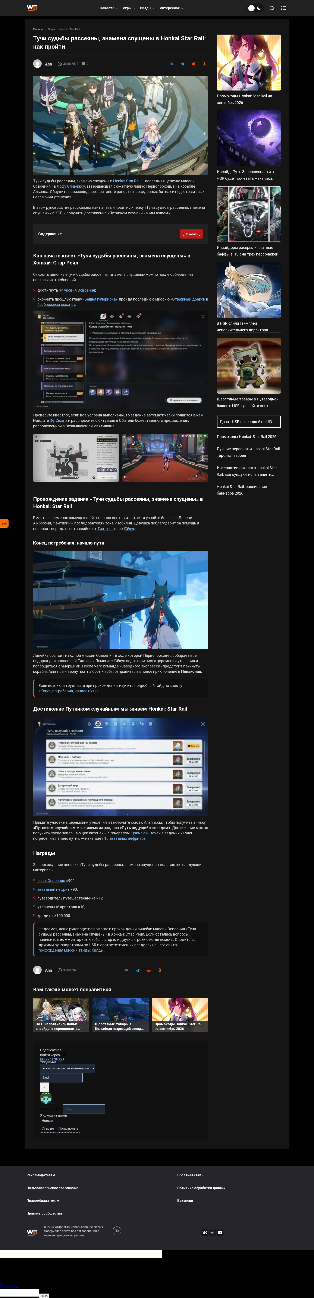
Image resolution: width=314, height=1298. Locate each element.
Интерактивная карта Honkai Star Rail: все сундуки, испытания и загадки (247, 474)
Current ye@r (51, 1109)
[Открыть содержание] (283, 8)
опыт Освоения (51, 880)
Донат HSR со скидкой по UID (246, 421)
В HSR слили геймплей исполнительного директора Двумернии (242, 330)
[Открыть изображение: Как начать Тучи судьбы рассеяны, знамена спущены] (120, 360)
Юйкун (129, 528)
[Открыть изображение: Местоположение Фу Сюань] (76, 458)
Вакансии (185, 1201)
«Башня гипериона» (100, 299)
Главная (38, 29)
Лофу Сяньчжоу (71, 186)
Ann (48, 64)
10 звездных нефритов (125, 838)
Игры (127, 8)
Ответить (10, 1287)
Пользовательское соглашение (52, 1188)
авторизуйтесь (52, 1058)
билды (98, 950)
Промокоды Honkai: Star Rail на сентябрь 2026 (178, 1026)
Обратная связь (190, 1175)
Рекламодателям (41, 1175)
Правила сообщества (44, 1213)
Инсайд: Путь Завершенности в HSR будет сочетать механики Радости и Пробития (245, 178)
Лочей (155, 833)
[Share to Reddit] (193, 64)
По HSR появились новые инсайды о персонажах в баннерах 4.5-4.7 (57, 1027)
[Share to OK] (204, 64)
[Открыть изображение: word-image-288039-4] (165, 458)
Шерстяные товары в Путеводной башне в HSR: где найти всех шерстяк (248, 406)
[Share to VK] (171, 64)
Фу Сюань (58, 420)
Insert (44, 1295)
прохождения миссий (58, 950)
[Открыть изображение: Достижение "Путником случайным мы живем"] (120, 767)
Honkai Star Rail (126, 181)
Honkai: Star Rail (69, 29)
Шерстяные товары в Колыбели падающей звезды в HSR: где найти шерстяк (119, 1027)
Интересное (170, 8)
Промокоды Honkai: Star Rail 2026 (246, 436)
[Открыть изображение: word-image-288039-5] (120, 600)
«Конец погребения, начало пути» (68, 691)
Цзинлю (138, 833)
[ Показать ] (191, 234)
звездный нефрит (53, 889)
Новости (107, 8)
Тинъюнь (105, 528)
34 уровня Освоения (77, 290)
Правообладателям (43, 1201)
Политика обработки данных (201, 1188)
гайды (84, 950)
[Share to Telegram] (182, 64)
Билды (145, 8)
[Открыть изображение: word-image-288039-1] (120, 125)
